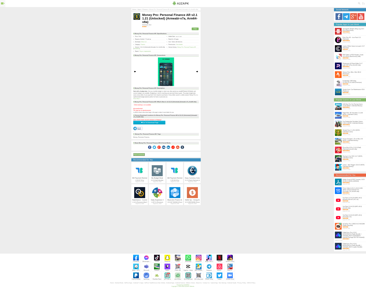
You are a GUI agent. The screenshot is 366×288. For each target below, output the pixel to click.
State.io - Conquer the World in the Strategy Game (230, 272)
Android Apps (170, 283)
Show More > (137, 98)
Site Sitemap (222, 283)
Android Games (180, 283)
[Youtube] (361, 16)
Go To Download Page (150, 122)
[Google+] (353, 16)
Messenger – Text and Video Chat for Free (146, 263)
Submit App (214, 283)
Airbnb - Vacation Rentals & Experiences (219, 272)
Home (112, 283)
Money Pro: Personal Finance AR (186, 47)
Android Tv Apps (138, 283)
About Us (199, 283)
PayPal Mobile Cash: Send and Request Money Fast (136, 281)
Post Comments (139, 154)
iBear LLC (144, 41)
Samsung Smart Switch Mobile (146, 280)
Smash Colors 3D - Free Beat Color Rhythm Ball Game (230, 264)
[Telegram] (346, 16)
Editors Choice (190, 283)
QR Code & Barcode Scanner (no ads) (167, 281)
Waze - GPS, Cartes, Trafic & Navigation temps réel (136, 272)
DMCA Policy (251, 283)
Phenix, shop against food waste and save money (209, 281)
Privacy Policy (241, 283)
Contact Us (206, 283)
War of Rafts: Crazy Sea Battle (199, 271)
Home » (134, 9)
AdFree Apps (128, 283)
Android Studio (231, 283)
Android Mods (119, 283)
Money (135, 137)
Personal (140, 137)
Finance (143, 44)
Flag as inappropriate (145, 51)
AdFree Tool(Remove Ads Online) (154, 283)
